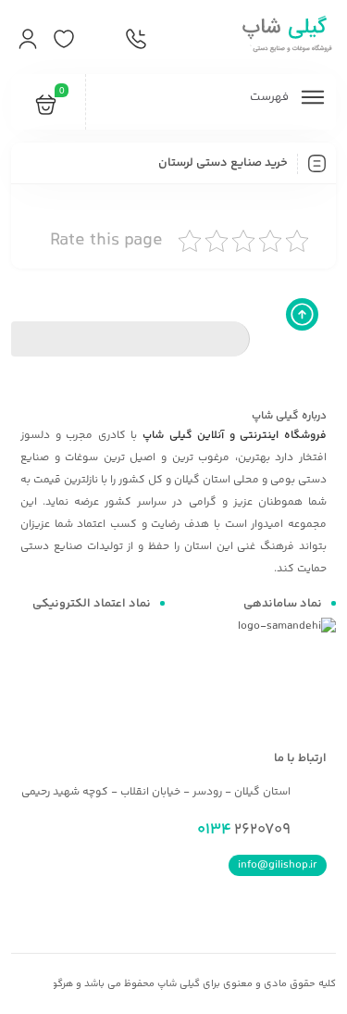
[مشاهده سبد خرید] (45, 108)
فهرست (270, 97)
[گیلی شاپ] (284, 37)
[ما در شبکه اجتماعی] (99, 39)
